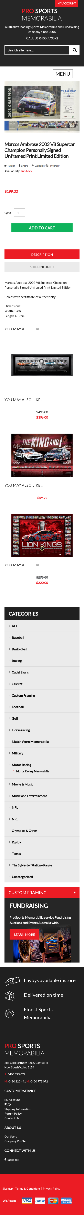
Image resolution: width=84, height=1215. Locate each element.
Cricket (17, 684)
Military (17, 753)
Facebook (13, 1159)
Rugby (16, 842)
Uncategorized (22, 877)
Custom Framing (23, 695)
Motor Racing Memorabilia (32, 771)
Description (42, 254)
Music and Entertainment (29, 796)
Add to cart (42, 227)
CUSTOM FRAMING (27, 892)
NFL (15, 807)
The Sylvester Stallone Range (32, 865)
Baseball (18, 637)
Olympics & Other (24, 830)
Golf (15, 718)
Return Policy (13, 1113)
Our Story (10, 1136)
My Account (12, 1099)
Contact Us (11, 1118)
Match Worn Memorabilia (30, 741)
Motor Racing (21, 765)
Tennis (16, 853)
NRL (15, 819)
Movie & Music (22, 784)
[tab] (42, 254)
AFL (15, 626)
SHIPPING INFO (42, 267)
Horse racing (21, 730)
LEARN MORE (24, 934)
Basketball (19, 649)
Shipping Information (17, 1109)
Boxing (17, 660)
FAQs (8, 1104)
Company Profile (14, 1141)
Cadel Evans (20, 672)
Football (18, 707)
